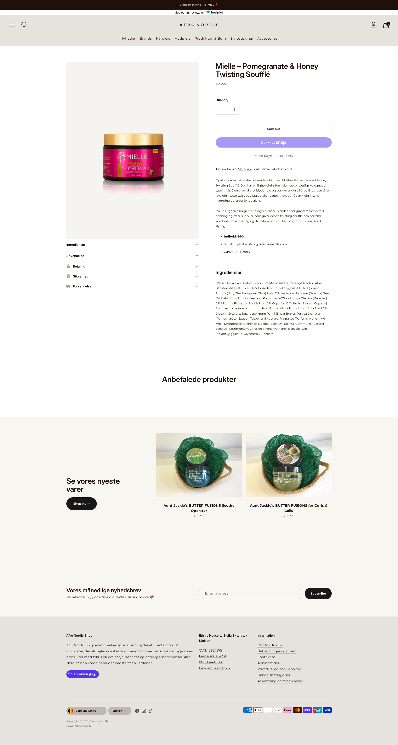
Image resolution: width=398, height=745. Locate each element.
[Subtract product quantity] (234, 110)
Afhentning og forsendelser (280, 681)
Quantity (222, 100)
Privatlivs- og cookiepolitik (279, 669)
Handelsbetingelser (273, 675)
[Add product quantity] (220, 110)
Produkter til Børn (210, 38)
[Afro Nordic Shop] (199, 25)
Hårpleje (163, 38)
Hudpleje (183, 38)
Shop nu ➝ (81, 503)
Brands (146, 38)
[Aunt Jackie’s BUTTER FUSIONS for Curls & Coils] (289, 465)
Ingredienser (75, 245)
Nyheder (128, 38)
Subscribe (318, 593)
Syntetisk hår (241, 38)
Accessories (267, 38)
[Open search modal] (24, 25)
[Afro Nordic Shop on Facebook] (137, 711)
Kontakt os (266, 657)
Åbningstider (268, 663)
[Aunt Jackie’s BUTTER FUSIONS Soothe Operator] (199, 465)
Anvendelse (75, 256)
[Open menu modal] (12, 25)
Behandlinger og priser (276, 651)
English (117, 710)
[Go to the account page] (373, 25)
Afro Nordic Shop (100, 721)
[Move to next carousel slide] (336, 465)
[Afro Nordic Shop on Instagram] (143, 711)
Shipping (245, 169)
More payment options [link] (274, 156)
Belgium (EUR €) (86, 710)
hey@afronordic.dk (215, 668)
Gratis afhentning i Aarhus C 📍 (199, 4)
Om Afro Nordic (270, 645)
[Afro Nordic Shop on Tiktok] (150, 711)
